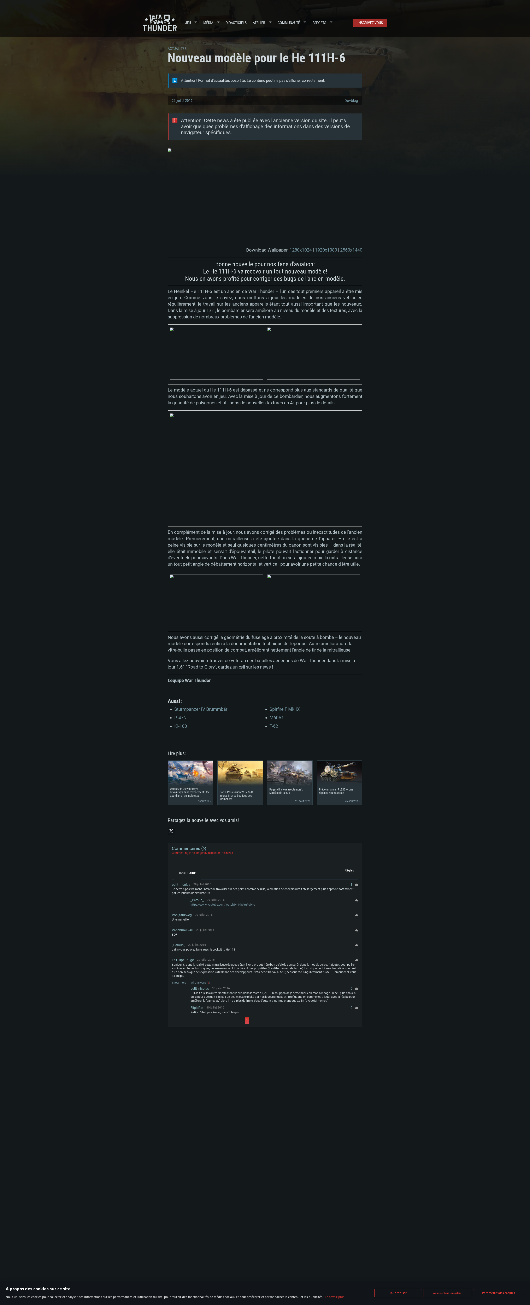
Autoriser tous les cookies (447, 1293)
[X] (171, 831)
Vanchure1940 (182, 930)
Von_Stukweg (182, 915)
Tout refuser (398, 1293)
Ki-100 (180, 726)
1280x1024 (301, 250)
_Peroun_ (197, 900)
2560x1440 (351, 250)
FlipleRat (196, 1008)
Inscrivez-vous (370, 22)
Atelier (259, 22)
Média (208, 22)
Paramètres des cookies (498, 1293)
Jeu (188, 22)
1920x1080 (326, 250)
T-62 (274, 726)
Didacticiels (236, 22)
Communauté (289, 22)
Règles (349, 870)
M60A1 (277, 717)
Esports (319, 22)
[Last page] (286, 1020)
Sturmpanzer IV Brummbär (200, 709)
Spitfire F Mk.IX (285, 709)
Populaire (187, 873)
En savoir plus (334, 1297)
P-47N (180, 717)
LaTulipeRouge (183, 960)
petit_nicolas (181, 885)
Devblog (351, 100)
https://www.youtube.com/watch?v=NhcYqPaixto (222, 904)
